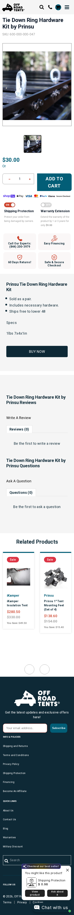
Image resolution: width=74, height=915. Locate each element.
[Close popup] (67, 869)
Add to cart (54, 182)
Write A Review (18, 418)
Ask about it (57, 893)
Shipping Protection (52, 880)
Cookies (38, 902)
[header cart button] (58, 7)
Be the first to (37, 443)
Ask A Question (18, 481)
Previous (29, 669)
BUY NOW (37, 351)
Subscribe (58, 728)
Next (45, 669)
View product (35, 893)
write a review (48, 443)
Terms (7, 902)
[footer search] (6, 861)
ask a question (49, 507)
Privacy (22, 902)
